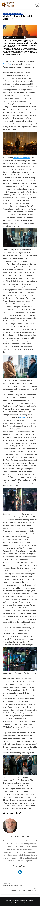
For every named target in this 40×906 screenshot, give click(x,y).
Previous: (13, 884)
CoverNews (15, 903)
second (22, 417)
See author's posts (20, 866)
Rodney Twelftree (20, 836)
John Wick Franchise (8, 13)
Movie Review (19, 13)
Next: (24, 889)
